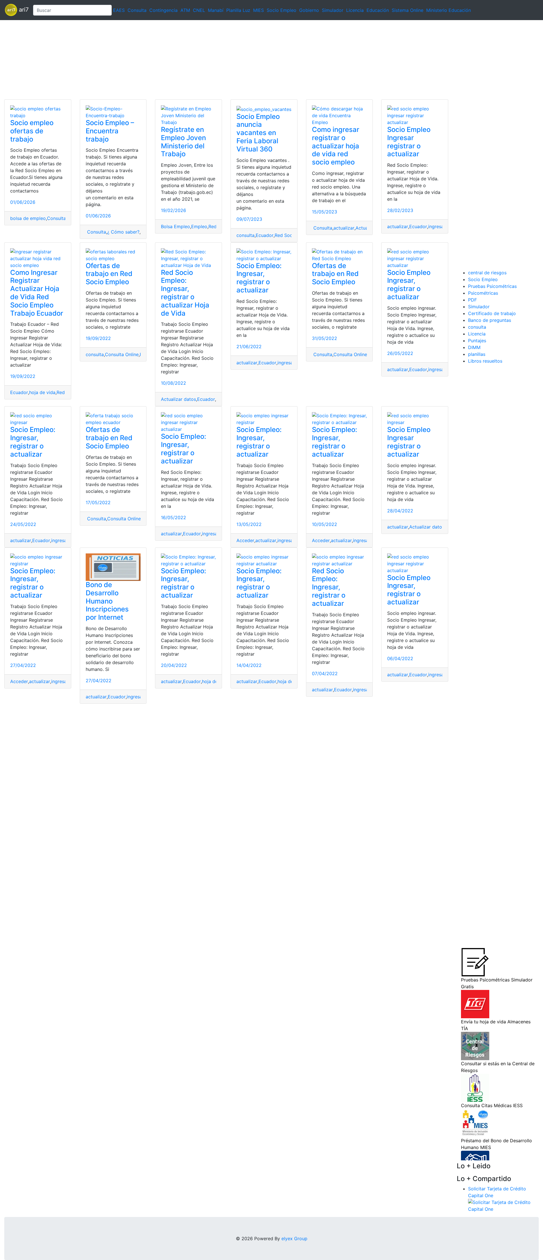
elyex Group (294, 1238)
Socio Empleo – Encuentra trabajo (110, 131)
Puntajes (477, 340)
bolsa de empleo (28, 218)
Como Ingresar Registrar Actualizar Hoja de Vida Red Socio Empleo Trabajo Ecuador (36, 292)
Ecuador (264, 235)
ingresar (436, 226)
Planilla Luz (238, 10)
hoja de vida (42, 392)
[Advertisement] (169, 59)
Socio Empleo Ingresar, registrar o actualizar (408, 284)
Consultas (57, 218)
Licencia (355, 10)
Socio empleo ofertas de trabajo (31, 131)
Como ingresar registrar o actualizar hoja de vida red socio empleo (335, 145)
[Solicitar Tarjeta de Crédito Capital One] (503, 1205)
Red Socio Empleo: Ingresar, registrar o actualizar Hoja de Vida (185, 292)
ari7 (23, 9)
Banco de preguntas (489, 320)
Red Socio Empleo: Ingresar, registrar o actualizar (328, 587)
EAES (119, 10)
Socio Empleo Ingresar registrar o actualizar (408, 141)
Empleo (199, 226)
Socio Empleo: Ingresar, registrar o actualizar (259, 278)
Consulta (137, 10)
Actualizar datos (178, 399)
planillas (476, 354)
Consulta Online (122, 354)
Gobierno (309, 10)
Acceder (245, 540)
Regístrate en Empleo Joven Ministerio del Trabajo (183, 141)
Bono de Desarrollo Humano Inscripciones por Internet (107, 601)
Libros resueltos (485, 361)
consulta (245, 235)
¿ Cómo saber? (123, 232)
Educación (378, 10)
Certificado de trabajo (492, 313)
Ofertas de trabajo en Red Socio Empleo (109, 274)
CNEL (199, 10)
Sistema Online (407, 10)
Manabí (215, 10)
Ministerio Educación (448, 10)
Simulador (332, 10)
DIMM (474, 347)
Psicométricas (483, 293)
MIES (258, 10)
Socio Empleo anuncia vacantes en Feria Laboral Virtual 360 (258, 132)
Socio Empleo (281, 10)
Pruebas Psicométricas (492, 286)
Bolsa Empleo (175, 226)
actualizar (343, 228)
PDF (472, 300)
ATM (185, 10)
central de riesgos (487, 272)
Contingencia (163, 10)
